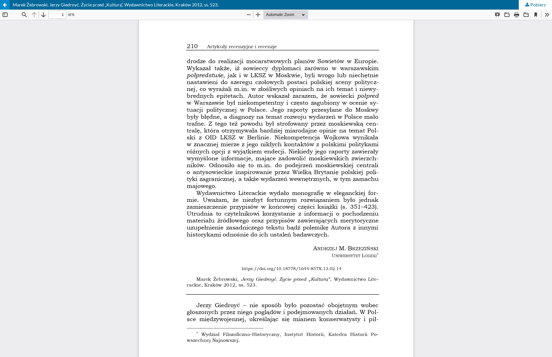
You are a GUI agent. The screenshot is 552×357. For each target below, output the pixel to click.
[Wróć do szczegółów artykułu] (5, 5)
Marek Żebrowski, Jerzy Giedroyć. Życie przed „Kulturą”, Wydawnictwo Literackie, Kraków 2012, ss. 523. (115, 4)
